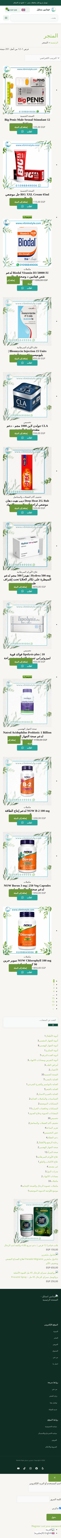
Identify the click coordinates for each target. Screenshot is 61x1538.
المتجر (56, 1338)
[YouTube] (18, 1468)
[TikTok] (24, 1468)
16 (53, 1001)
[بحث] (53, 1025)
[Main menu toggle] (6, 18)
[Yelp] (42, 1468)
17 (53, 1005)
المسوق (55, 1351)
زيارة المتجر (53, 1396)
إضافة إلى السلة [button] (21, 127)
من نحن (55, 1357)
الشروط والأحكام (51, 1447)
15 (53, 998)
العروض (55, 1344)
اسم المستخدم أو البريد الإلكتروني (45, 1483)
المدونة (55, 1331)
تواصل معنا (53, 1403)
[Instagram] (30, 1468)
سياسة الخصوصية (51, 1426)
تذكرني (55, 1508)
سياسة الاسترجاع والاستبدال (47, 1433)
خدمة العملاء (53, 1409)
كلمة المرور (55, 1499)
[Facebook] (36, 1468)
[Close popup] (54, 1478)
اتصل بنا (55, 1364)
